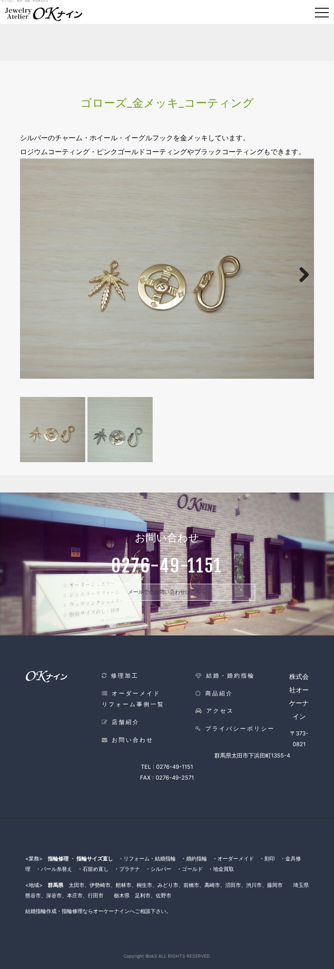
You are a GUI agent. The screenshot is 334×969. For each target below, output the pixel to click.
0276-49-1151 (174, 767)
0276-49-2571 (175, 777)
